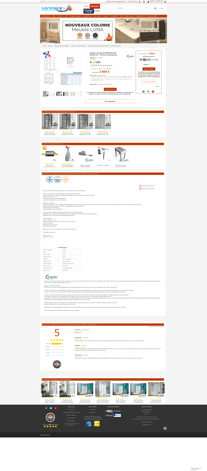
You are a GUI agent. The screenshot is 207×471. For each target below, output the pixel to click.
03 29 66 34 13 (132, 1)
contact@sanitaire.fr (146, 422)
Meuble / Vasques (75, 16)
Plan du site (71, 409)
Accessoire (114, 16)
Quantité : (146, 64)
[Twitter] (148, 91)
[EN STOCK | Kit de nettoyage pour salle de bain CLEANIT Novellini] (67, 154)
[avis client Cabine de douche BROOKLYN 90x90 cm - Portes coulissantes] (92, 64)
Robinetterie (87, 16)
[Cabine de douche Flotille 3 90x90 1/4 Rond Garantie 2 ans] (50, 389)
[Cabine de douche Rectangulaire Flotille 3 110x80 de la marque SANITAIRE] (67, 389)
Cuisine (106, 16)
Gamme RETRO (141, 16)
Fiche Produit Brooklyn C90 (148, 185)
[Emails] (144, 1)
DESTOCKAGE (46, 16)
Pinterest (56, 408)
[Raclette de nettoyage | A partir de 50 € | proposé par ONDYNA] (103, 154)
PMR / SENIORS (130, 16)
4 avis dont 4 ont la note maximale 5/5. (101, 65)
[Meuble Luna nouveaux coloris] (103, 31)
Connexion (93, 409)
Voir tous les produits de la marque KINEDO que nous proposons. (62, 310)
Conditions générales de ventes (71, 412)
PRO (121, 16)
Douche (60, 16)
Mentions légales (71, 415)
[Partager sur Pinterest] (153, 91)
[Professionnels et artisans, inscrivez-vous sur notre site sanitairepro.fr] (92, 11)
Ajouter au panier (110, 89)
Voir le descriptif (110, 101)
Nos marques (71, 421)
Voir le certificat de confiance (156, 326)
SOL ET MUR (97, 16)
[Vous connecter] (165, 1)
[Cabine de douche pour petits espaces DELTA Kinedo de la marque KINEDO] (103, 389)
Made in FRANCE (152, 16)
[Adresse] (139, 1)
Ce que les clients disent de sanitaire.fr (71, 424)
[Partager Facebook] (143, 91)
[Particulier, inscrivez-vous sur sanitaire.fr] (92, 6)
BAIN (54, 16)
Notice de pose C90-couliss (147, 188)
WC (66, 16)
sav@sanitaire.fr (146, 424)
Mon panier (93, 412)
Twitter (51, 408)
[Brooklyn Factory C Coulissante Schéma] (63, 70)
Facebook (46, 408)
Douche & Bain (71, 418)
